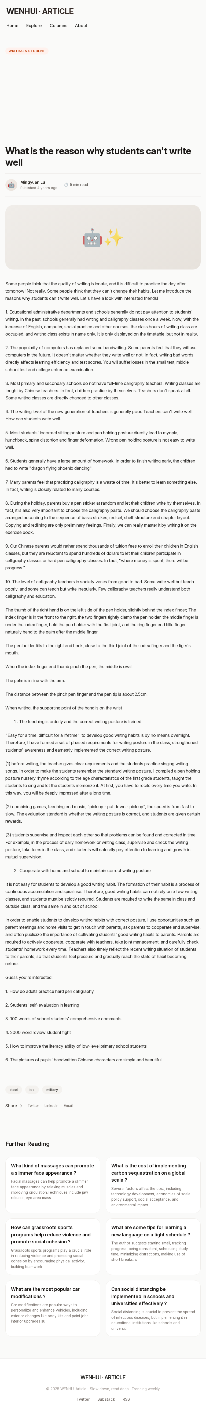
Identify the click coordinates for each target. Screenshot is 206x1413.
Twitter (33, 1106)
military (52, 1090)
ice (32, 1090)
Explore (34, 25)
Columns (58, 25)
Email (68, 1106)
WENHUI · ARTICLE (40, 11)
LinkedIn (51, 1106)
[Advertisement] (103, 101)
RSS (126, 1399)
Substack (106, 1399)
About (81, 25)
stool (14, 1090)
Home (12, 25)
